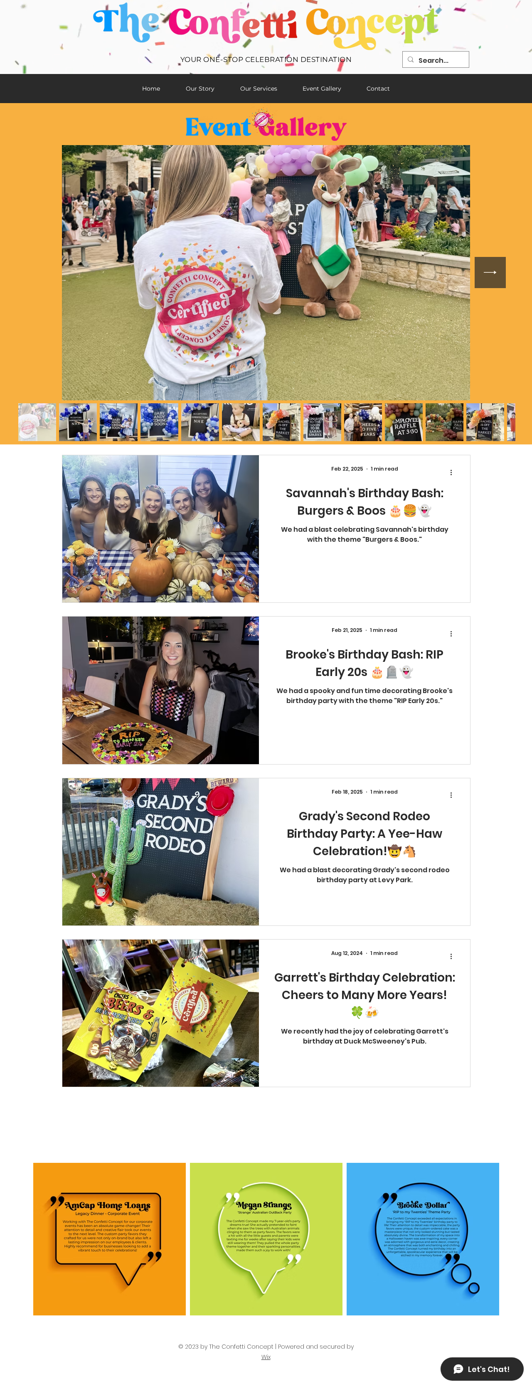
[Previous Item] (41, 272)
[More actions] (454, 472)
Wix (266, 1357)
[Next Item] (490, 272)
